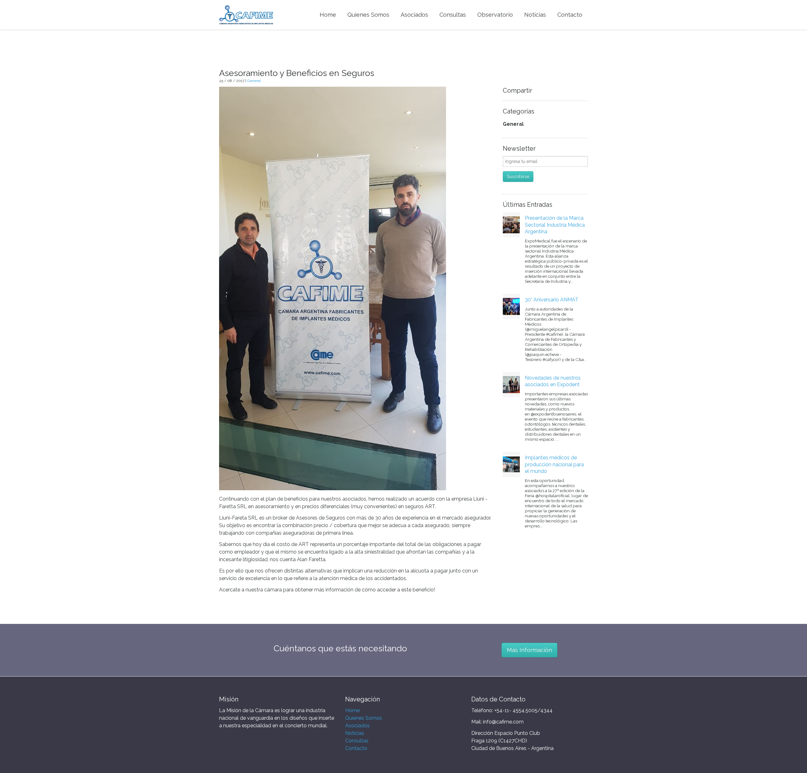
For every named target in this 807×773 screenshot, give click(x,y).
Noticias (354, 733)
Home (352, 710)
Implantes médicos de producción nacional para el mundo (554, 464)
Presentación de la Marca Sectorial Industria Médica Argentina (555, 225)
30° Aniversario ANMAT (551, 300)
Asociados (357, 726)
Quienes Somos (363, 718)
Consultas (357, 741)
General (254, 80)
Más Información (529, 650)
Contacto (356, 748)
